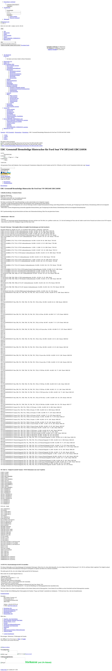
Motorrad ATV (7, 39)
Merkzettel (6, 19)
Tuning (5, 36)
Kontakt (6, 623)
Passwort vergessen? (15, 18)
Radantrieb (9, 103)
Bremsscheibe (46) (8, 613)
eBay (19, 639)
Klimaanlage (10, 83)
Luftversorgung (13, 97)
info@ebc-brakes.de (12, 605)
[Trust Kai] (5, 21)
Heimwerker (7, 32)
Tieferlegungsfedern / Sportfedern (15, 116)
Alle (5, 31)
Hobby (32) (6, 63)
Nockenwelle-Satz (14, 98)
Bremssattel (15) (8, 612)
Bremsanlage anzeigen (15, 71)
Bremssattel (12, 76)
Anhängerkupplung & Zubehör (14, 121)
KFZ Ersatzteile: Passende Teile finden (13, 620)
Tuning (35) (6, 108)
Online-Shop (4, 669)
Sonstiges (9, 124)
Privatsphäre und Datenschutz (11, 625)
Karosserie (9, 82)
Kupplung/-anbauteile (12, 86)
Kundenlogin (7, 7)
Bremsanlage (10, 69)
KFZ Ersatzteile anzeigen (13, 65)
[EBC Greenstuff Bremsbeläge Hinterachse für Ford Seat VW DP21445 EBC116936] (22, 145)
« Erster (5, 135)
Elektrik (9, 79)
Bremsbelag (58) (8, 608)
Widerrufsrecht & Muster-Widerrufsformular (14, 629)
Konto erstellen (13, 16)
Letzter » (6, 139)
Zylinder (12, 102)
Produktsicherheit (8, 183)
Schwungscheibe (14, 91)
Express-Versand (52, 49)
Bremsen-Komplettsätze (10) (10, 609)
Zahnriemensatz (13, 101)
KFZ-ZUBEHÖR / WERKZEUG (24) (13, 119)
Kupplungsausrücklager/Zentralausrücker (20, 88)
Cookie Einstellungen (9, 633)
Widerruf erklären (8, 631)
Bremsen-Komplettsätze (15, 73)
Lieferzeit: (3, 156)
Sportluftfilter (10, 113)
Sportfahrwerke (10, 112)
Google (24, 639)
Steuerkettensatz (14, 99)
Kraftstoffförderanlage (12, 84)
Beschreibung (7, 181)
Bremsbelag (12, 72)
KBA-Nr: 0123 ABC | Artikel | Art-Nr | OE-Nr (10, 45)
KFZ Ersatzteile (7, 35)
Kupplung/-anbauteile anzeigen (17, 87)
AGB (5, 628)
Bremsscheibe (13, 78)
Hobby (5, 34)
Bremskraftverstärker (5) (9, 611)
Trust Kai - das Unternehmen (11, 619)
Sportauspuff (10, 110)
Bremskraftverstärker (15, 75)
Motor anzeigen (13, 95)
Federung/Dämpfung (12, 80)
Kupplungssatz (13, 90)
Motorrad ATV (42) (8, 128)
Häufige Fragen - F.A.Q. (10, 621)
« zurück (6, 136)
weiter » (6, 137)
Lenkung (9, 93)
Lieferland (9, 4)
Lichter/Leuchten (11, 123)
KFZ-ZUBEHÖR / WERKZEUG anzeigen (17, 120)
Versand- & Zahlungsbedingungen (12, 624)
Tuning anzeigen (11, 109)
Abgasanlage (10, 67)
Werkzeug (9, 125)
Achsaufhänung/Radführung (13, 68)
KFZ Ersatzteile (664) (9, 64)
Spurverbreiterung (11, 114)
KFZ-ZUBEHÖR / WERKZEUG (12, 38)
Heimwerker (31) (8, 61)
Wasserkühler (10, 105)
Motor (8, 94)
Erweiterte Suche (25, 45)
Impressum (6, 627)
